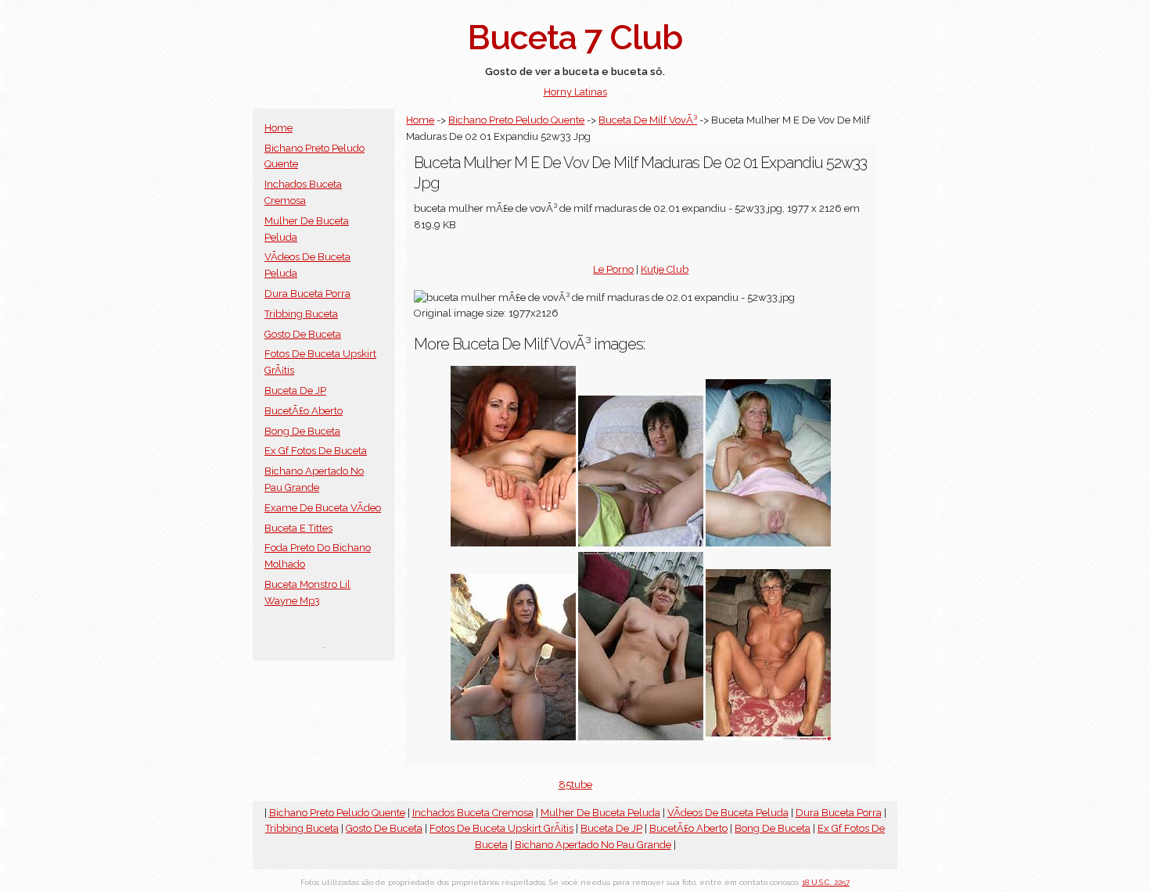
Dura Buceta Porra (307, 293)
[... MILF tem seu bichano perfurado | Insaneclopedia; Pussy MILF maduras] (768, 737)
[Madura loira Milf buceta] (640, 737)
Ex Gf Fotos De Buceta (315, 451)
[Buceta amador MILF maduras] (640, 543)
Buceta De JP (295, 390)
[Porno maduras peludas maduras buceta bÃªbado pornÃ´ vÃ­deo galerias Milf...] (513, 737)
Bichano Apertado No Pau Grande (593, 845)
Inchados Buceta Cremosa (473, 813)
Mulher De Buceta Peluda (600, 813)
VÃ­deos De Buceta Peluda (728, 813)
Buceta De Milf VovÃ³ (647, 120)
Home (278, 128)
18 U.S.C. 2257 (826, 882)
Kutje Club (664, 269)
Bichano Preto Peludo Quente (516, 120)
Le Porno (613, 269)
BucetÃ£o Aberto (303, 411)
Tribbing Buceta (301, 314)
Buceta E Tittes (298, 528)
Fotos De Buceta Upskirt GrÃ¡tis (501, 828)
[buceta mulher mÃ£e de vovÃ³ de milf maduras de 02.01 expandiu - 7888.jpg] (513, 543)
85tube (575, 784)
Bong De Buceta (302, 431)
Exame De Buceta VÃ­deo (322, 508)
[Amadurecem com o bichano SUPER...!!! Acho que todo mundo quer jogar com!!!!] (768, 543)
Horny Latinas (575, 92)
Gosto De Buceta (302, 334)
